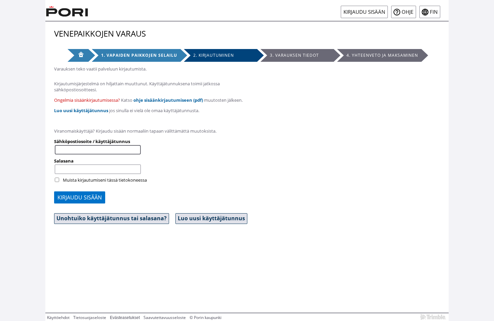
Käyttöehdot (58, 317)
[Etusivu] (78, 55)
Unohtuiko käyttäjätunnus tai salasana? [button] (111, 218)
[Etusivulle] (67, 10)
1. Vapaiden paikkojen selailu (139, 55)
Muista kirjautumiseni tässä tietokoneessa (105, 180)
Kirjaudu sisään (364, 11)
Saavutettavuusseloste (164, 317)
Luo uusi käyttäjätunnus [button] (211, 218)
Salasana (64, 161)
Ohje (407, 11)
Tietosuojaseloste (89, 317)
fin (434, 11)
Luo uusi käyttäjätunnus (81, 110)
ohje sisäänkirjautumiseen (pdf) (168, 100)
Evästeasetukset (125, 318)
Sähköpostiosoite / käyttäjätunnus (92, 141)
